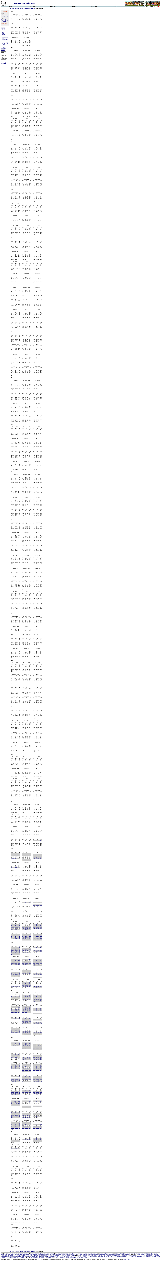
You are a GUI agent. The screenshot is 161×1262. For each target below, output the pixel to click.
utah (7, 1257)
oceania (66, 1255)
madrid (45, 1254)
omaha (71, 1256)
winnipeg (94, 1253)
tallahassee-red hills (138, 1256)
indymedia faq (69, 1257)
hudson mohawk (153, 1255)
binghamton (113, 1255)
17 (40, 856)
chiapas (147, 1254)
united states (153, 1256)
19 (33, 857)
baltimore (104, 1255)
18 (41, 856)
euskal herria (13, 1254)
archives (3, 50)
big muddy (109, 1255)
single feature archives (29, 8)
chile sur (152, 1254)
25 (41, 857)
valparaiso (33, 1255)
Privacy (129, 1259)
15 (37, 856)
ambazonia (33, 1253)
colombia (156, 1254)
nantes (54, 1254)
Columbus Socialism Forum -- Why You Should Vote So (5, 20)
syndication (3, 29)
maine (14, 1256)
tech (85, 1257)
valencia (122, 1254)
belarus (141, 1253)
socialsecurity (5, 37)
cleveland (132, 1255)
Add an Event (4, 23)
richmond (87, 1256)
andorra (120, 1253)
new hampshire (37, 1256)
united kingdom (117, 1254)
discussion (57, 1257)
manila (110, 1253)
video (27, 1253)
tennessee (149, 1256)
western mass (19, 1257)
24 (40, 857)
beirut (35, 1257)
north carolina (56, 1256)
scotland (93, 1254)
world (3, 33)
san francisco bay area (115, 1256)
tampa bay (145, 1256)
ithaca (2, 1256)
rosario (19, 1255)
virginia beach (14, 1257)
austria (134, 1253)
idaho (157, 1255)
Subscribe (52, 6)
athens (131, 1253)
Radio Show (94, 6)
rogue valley (95, 1256)
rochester (91, 1256)
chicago (128, 1255)
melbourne (63, 1255)
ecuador (2, 1255)
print (19, 1253)
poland (81, 1254)
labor (3, 38)
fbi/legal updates (63, 1257)
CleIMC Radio (3, 63)
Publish (115, 6)
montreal (66, 1253)
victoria (88, 1253)
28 (11, 858)
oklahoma (68, 1256)
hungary (27, 1254)
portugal (84, 1254)
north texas (62, 1256)
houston (148, 1255)
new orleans (51, 1256)
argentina (138, 1254)
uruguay (28, 1255)
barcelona (138, 1253)
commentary (4, 30)
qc (112, 1253)
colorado (136, 1255)
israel (37, 1257)
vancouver (85, 1253)
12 (17, 854)
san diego (104, 1256)
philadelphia (75, 1256)
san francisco (108, 1256)
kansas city (6, 1256)
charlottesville (124, 1255)
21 (36, 857)
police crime (5, 40)
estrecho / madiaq (42, 1253)
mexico (6, 1255)
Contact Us (32, 6)
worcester (24, 1257)
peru (8, 1255)
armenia (128, 1253)
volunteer (88, 1257)
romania (87, 1254)
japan (107, 1253)
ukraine (112, 1254)
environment (5, 42)
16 (38, 856)
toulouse (109, 1254)
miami (16, 1256)
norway (64, 1254)
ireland (31, 1254)
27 (34, 858)
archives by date (19, 8)
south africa (52, 1253)
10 (15, 854)
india (80, 1255)
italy (36, 1254)
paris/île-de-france (75, 1254)
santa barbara (123, 1256)
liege (42, 1254)
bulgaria (154, 1253)
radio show (4, 46)
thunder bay (80, 1253)
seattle (133, 1256)
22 (37, 857)
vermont (9, 1257)
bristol (151, 1253)
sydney (73, 1255)
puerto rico (12, 1255)
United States (87, 1255)
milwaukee (24, 1256)
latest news (3, 28)
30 (13, 858)
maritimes (63, 1253)
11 (16, 854)
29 (12, 858)
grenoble (24, 1254)
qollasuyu (16, 1255)
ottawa (73, 1253)
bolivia (142, 1254)
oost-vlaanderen (69, 1254)
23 (38, 857)
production (4, 47)
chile (150, 1254)
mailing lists (74, 1257)
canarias (37, 1253)
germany (20, 1254)
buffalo (120, 1255)
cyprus (2, 1254)
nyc (64, 1256)
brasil (144, 1254)
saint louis (100, 1256)
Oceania (36, 1255)
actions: (12, 8)
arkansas (95, 1255)
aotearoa (44, 1255)
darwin (53, 1255)
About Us (11, 6)
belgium (144, 1253)
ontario (70, 1253)
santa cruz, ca (129, 1256)
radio (21, 1253)
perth (69, 1255)
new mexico (46, 1256)
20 (34, 857)
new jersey (42, 1256)
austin (101, 1255)
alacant (117, 1253)
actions (3, 35)
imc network (3, 62)
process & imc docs (80, 1257)
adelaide (40, 1255)
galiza (17, 1254)
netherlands (58, 1254)
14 (36, 856)
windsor (91, 1253)
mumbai (83, 1255)
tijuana (25, 1255)
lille (43, 1254)
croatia (157, 1253)
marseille (51, 1254)
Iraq (3, 32)
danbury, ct (140, 1255)
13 (19, 854)
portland (83, 1256)
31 (15, 858)
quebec (75, 1253)
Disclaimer (125, 1259)
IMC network (5, 43)
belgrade (148, 1253)
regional (3, 34)
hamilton (59, 1253)
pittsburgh (80, 1256)
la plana (39, 1254)
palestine (40, 1257)
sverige (96, 1254)
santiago (22, 1255)
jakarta (105, 1253)
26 (33, 858)
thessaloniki (105, 1254)
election (3, 44)
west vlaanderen (127, 1254)
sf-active (2, 61)
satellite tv (24, 1253)
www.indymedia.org (10, 1253)
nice (62, 1254)
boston (117, 1255)
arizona (92, 1255)
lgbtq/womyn (5, 39)
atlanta (98, 1255)
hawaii (145, 1255)
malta (48, 1254)
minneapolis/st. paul (30, 1256)
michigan (19, 1256)
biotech (49, 1257)
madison (11, 1256)
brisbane (47, 1255)
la (8, 1256)
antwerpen (124, 1253)
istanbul (34, 1254)
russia (90, 1254)
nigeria (48, 1253)
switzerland (100, 1254)
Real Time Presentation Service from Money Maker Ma (5, 15)
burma (102, 1253)
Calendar (73, 6)
